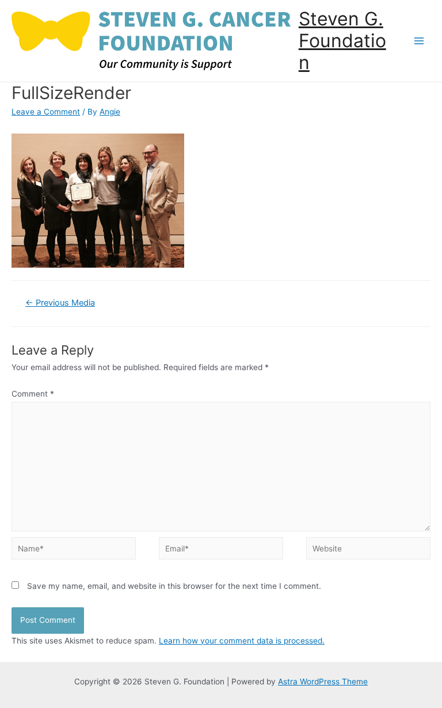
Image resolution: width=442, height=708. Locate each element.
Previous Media (60, 303)
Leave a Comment (46, 111)
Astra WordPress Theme (323, 681)
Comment (33, 393)
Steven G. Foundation (342, 40)
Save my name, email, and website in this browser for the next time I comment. (174, 586)
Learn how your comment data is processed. (242, 640)
